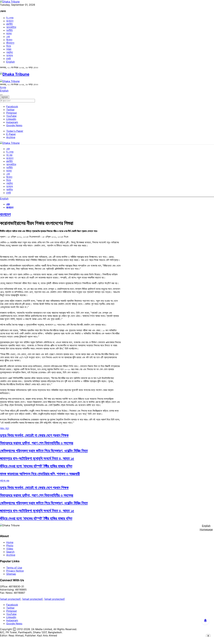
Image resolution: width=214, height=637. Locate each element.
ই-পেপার (9, 17)
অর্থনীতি (9, 30)
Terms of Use (14, 567)
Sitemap (11, 573)
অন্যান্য (9, 55)
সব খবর (9, 155)
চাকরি (8, 58)
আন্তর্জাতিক (11, 27)
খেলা (8, 36)
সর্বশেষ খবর (4, 480)
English (10, 61)
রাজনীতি (9, 24)
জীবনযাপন (10, 42)
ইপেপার (3, 87)
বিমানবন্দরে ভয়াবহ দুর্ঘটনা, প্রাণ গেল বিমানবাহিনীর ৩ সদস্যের (36, 443)
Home (9, 542)
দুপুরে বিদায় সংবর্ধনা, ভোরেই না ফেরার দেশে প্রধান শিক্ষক (34, 435)
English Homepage (206, 527)
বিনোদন (9, 39)
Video (9, 548)
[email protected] (10, 599)
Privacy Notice (15, 570)
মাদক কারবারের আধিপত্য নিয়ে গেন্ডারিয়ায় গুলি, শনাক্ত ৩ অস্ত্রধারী (40, 473)
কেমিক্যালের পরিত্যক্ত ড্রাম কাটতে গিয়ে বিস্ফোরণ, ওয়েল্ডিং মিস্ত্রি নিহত (44, 450)
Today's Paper (14, 131)
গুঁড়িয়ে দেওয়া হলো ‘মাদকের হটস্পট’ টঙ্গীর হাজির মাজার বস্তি (36, 466)
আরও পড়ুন (4, 428)
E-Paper (11, 134)
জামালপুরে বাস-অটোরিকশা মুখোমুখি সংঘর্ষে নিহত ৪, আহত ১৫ (37, 458)
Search (10, 551)
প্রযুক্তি (9, 52)
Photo (9, 545)
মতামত (9, 33)
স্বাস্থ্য (8, 49)
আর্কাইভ (9, 189)
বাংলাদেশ (9, 20)
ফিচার (8, 46)
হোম (8, 148)
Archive (10, 137)
